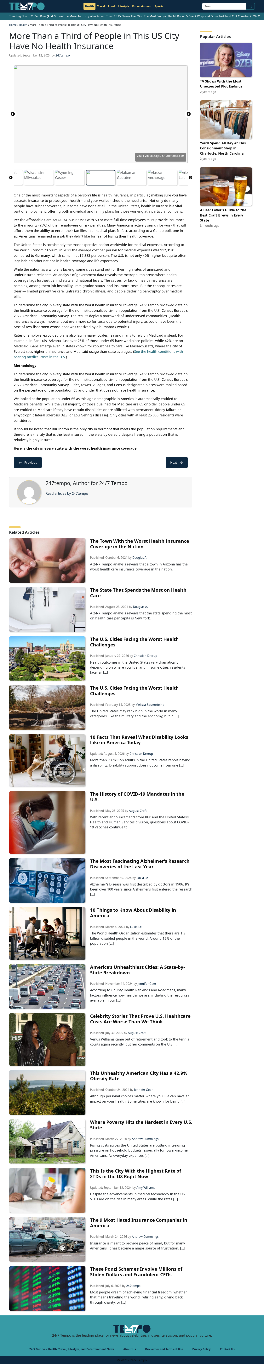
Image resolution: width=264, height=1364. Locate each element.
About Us (129, 1349)
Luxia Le (142, 878)
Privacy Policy (201, 1349)
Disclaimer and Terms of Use (164, 1349)
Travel (101, 6)
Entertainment (142, 6)
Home (13, 25)
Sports (159, 6)
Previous (13, 114)
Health (89, 6)
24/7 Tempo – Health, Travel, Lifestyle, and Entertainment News (71, 1349)
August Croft (138, 811)
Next (188, 114)
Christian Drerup (145, 656)
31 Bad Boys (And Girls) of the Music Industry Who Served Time (71, 16)
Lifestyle (123, 6)
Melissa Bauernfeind (149, 705)
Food (111, 6)
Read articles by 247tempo (67, 493)
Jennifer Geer (147, 984)
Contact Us (227, 1349)
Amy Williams (145, 1188)
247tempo (62, 55)
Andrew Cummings (145, 1139)
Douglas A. (139, 558)
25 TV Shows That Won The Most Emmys (140, 16)
